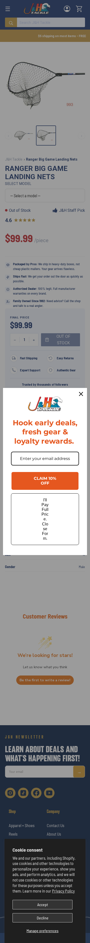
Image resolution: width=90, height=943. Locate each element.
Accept (42, 904)
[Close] (81, 394)
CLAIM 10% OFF (45, 481)
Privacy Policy (63, 890)
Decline (42, 917)
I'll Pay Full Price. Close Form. (45, 519)
